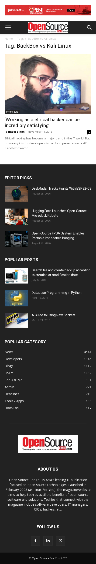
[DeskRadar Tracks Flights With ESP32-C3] (16, 194)
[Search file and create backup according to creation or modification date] (16, 276)
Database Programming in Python (57, 292)
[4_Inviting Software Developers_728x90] (48, 16)
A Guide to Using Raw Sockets (53, 315)
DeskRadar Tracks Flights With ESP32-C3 (61, 188)
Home (9, 39)
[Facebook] (35, 541)
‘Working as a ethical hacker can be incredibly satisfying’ (42, 122)
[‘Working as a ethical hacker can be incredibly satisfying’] (48, 84)
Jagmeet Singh (15, 131)
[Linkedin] (48, 541)
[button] (7, 27)
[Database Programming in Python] (16, 298)
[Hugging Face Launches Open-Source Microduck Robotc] (16, 217)
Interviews (12, 111)
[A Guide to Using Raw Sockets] (16, 320)
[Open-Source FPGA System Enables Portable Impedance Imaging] (16, 239)
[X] (60, 541)
